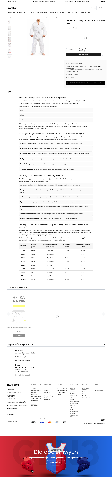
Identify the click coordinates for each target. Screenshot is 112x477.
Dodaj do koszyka (83, 54)
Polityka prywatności (34, 405)
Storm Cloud (86, 398)
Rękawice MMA (74, 411)
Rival (83, 392)
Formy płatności (36, 396)
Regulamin (34, 394)
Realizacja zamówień (47, 398)
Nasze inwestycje (36, 390)
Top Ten (84, 396)
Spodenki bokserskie (73, 392)
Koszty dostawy (48, 396)
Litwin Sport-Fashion (85, 389)
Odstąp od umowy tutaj (47, 393)
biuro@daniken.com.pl (22, 360)
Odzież (17, 17)
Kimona (72, 399)
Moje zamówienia (62, 388)
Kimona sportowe (25, 17)
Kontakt (33, 392)
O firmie (33, 388)
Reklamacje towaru (34, 401)
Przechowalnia (61, 392)
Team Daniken (99, 390)
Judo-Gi (34, 17)
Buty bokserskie (74, 403)
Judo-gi (72, 407)
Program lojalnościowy (60, 395)
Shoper (102, 423)
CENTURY (84, 400)
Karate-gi (72, 405)
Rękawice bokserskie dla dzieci (74, 415)
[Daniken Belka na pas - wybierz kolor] (19, 308)
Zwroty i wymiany (36, 398)
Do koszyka (19, 335)
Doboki (71, 409)
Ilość (67, 47)
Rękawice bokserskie (73, 389)
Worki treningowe (75, 401)
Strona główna (10, 17)
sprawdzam (56, 462)
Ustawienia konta (62, 390)
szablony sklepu (88, 423)
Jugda (21, 106)
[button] (94, 7)
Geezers (84, 394)
